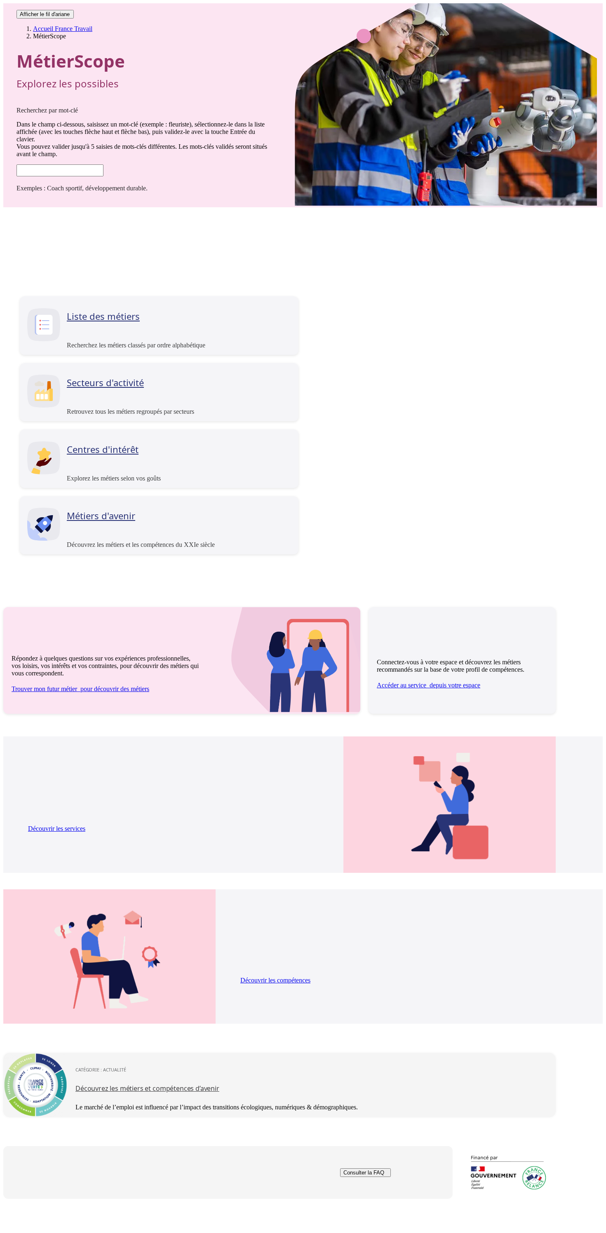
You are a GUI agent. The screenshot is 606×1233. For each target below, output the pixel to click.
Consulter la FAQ (363, 1173)
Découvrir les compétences (275, 980)
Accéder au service (428, 685)
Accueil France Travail (62, 28)
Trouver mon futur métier (80, 688)
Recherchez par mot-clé (47, 110)
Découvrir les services (56, 828)
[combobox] (59, 170)
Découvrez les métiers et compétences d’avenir (147, 1088)
